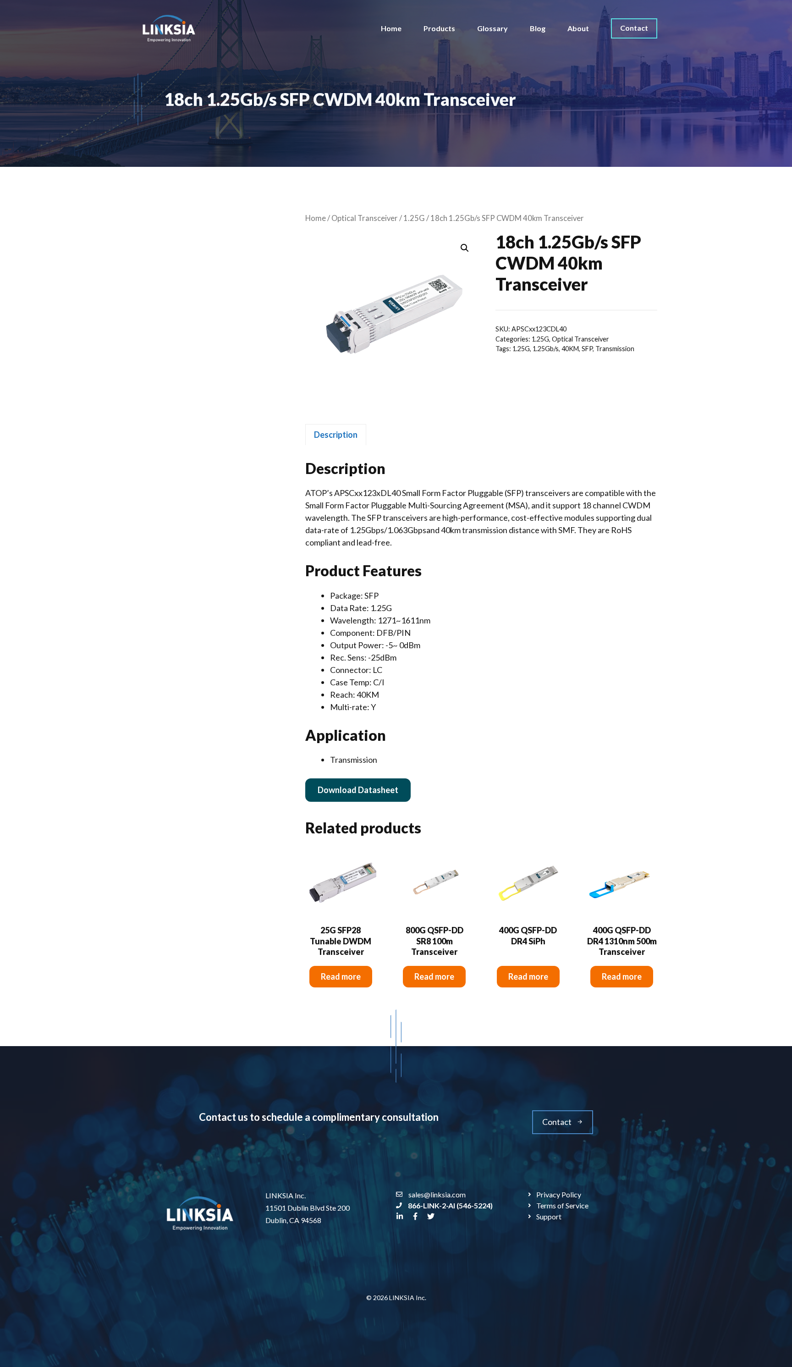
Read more (341, 976)
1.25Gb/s (546, 349)
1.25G (414, 218)
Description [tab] (336, 435)
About (578, 28)
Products (439, 28)
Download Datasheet (358, 790)
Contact (634, 27)
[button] (464, 248)
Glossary (492, 28)
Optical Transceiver (364, 218)
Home (391, 28)
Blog (537, 28)
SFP (587, 349)
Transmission (614, 349)
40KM (570, 349)
